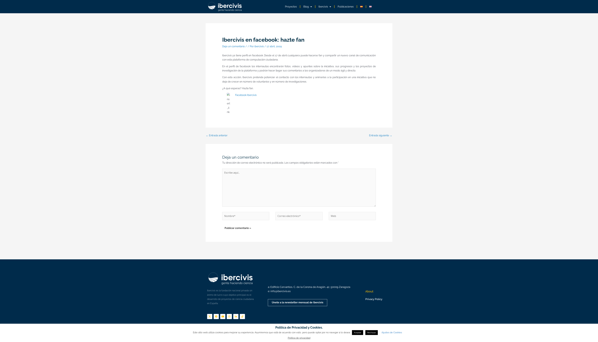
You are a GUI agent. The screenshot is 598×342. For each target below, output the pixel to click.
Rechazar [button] (371, 332)
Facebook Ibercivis (246, 95)
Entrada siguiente (380, 135)
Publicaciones (346, 6)
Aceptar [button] (357, 332)
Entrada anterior (217, 135)
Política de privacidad (299, 338)
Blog (306, 6)
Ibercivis (323, 6)
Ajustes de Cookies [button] (392, 332)
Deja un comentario (233, 46)
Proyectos (291, 6)
